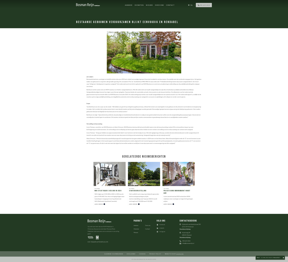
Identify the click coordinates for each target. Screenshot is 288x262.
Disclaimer (131, 254)
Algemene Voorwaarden (113, 254)
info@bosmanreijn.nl (188, 243)
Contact (170, 5)
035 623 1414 (204, 5)
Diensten (139, 5)
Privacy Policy (155, 254)
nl (192, 5)
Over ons (159, 5)
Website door (174, 254)
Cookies (142, 254)
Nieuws (149, 5)
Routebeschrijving (185, 229)
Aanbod (128, 5)
